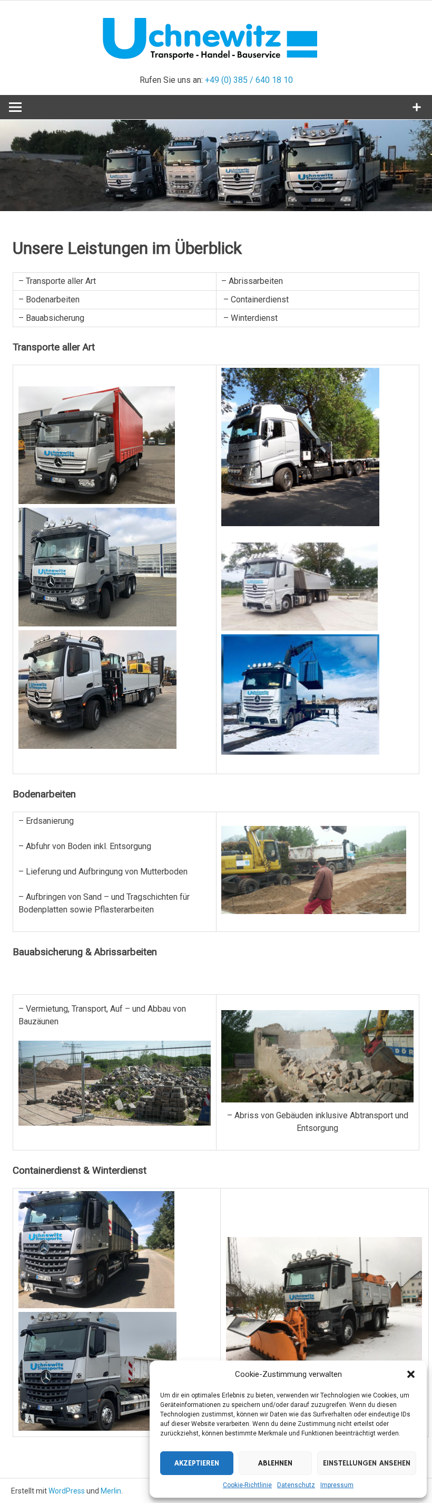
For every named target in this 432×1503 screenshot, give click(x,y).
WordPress (66, 1491)
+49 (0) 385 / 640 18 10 (249, 80)
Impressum (337, 1485)
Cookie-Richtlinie (247, 1485)
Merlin (111, 1491)
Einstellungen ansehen (366, 1463)
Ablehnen (275, 1463)
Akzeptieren (196, 1463)
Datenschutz (296, 1485)
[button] (411, 1374)
